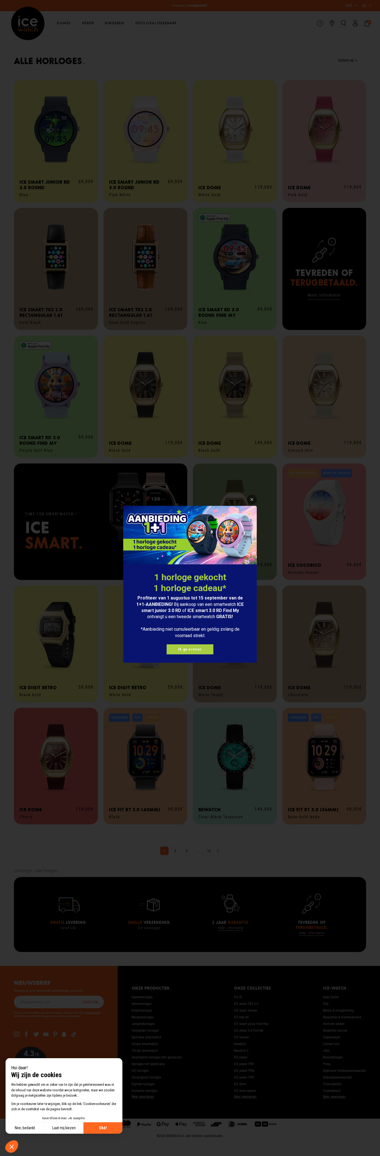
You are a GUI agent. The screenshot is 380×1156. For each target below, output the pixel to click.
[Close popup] (252, 499)
